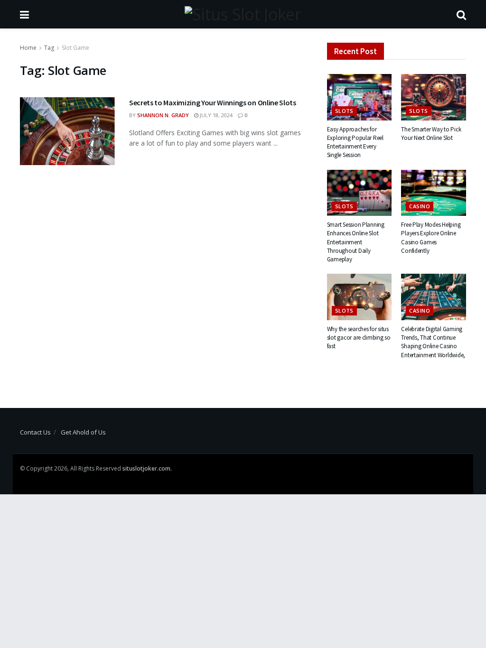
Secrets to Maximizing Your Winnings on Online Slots (212, 102)
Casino (419, 206)
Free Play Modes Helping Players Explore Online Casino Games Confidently (430, 238)
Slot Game (75, 48)
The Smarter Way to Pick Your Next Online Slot (431, 133)
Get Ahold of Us (83, 432)
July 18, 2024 (215, 115)
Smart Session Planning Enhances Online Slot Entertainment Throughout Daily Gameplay (355, 242)
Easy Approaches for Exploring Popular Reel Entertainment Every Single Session (355, 142)
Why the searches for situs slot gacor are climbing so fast (359, 337)
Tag (49, 48)
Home (28, 48)
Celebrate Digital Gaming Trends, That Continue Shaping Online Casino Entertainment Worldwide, (433, 342)
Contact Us (35, 432)
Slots (344, 110)
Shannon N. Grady (163, 115)
